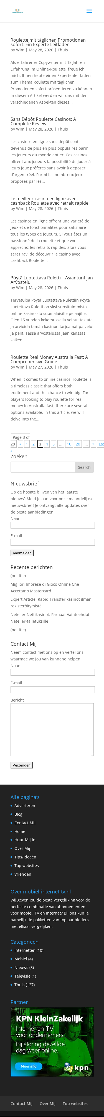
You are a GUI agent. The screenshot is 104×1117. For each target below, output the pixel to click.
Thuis (63, 49)
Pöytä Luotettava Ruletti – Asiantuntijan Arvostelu (52, 280)
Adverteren (24, 805)
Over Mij (22, 848)
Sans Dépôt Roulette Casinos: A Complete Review (43, 121)
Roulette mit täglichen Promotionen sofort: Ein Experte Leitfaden (48, 42)
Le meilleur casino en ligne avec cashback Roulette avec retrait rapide (49, 201)
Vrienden (22, 874)
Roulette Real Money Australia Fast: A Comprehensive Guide (49, 359)
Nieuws (21, 967)
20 (78, 444)
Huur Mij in (24, 839)
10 (69, 444)
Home (19, 831)
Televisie (22, 976)
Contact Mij (24, 822)
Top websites (26, 865)
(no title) (18, 575)
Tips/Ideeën (25, 857)
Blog (18, 814)
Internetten (24, 950)
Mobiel (20, 958)
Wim (20, 49)
